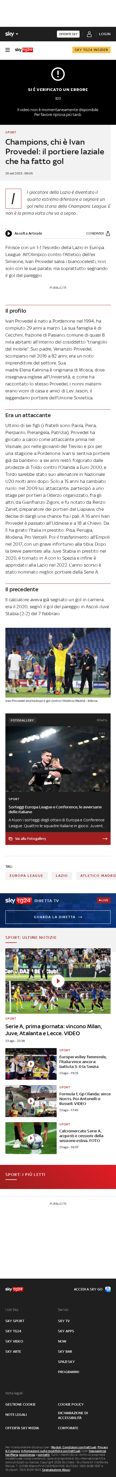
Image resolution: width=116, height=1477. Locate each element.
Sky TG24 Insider (91, 50)
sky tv (64, 1321)
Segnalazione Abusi (56, 1470)
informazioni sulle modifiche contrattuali (50, 1451)
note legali (16, 1415)
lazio (62, 876)
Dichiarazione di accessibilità (73, 1415)
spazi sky (66, 1362)
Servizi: (63, 1310)
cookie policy (71, 1404)
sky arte (13, 1352)
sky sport (14, 1321)
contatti (44, 1455)
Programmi (68, 1372)
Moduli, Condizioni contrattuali (73, 1447)
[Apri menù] (7, 50)
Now (62, 1341)
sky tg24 (13, 1331)
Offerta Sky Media (22, 1428)
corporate (68, 1428)
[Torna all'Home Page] (24, 50)
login (105, 34)
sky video (14, 1341)
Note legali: (14, 1393)
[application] (23, 233)
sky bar (65, 1352)
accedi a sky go (88, 1289)
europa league (26, 876)
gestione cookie (20, 1404)
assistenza (27, 1455)
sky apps (66, 1331)
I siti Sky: (12, 1310)
